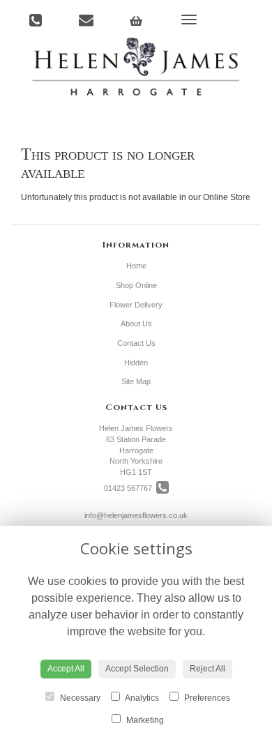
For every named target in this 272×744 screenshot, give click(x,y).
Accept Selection (137, 669)
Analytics (141, 698)
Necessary (79, 698)
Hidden (136, 362)
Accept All (65, 669)
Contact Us (136, 343)
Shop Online (136, 285)
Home (136, 265)
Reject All (207, 669)
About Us (136, 323)
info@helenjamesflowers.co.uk (136, 515)
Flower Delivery (136, 305)
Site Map (136, 381)
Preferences (206, 698)
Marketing (144, 720)
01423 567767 (130, 488)
